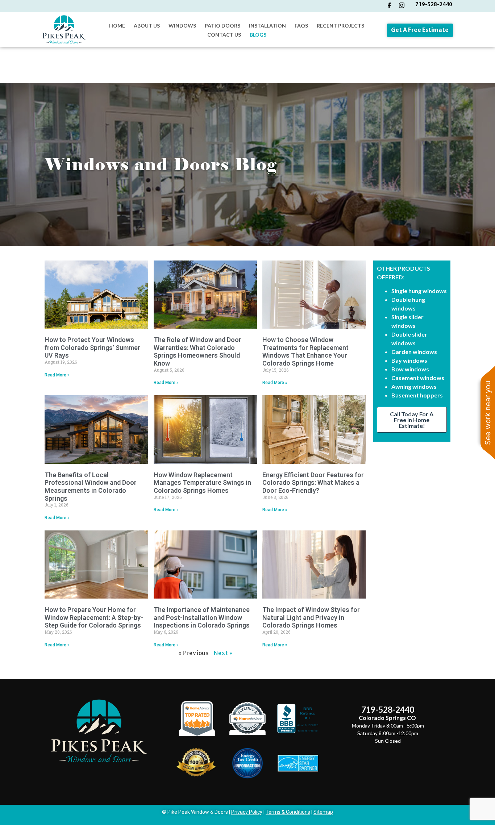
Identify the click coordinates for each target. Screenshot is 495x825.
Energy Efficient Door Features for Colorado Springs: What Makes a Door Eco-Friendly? (313, 482)
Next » (222, 653)
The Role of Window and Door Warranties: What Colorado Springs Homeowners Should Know (197, 351)
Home (117, 25)
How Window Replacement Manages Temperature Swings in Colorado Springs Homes (202, 482)
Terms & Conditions (288, 812)
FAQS (301, 25)
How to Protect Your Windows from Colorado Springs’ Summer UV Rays (92, 347)
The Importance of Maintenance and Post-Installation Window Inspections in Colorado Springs (202, 617)
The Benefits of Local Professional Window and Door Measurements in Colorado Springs (91, 486)
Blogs (258, 35)
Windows (182, 25)
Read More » (57, 375)
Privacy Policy (246, 812)
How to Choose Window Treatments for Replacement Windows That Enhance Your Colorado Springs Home (305, 351)
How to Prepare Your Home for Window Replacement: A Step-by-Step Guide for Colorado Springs (94, 617)
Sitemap (323, 812)
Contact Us (224, 35)
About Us (147, 25)
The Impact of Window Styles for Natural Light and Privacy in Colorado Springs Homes (311, 617)
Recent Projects (340, 25)
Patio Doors (222, 25)
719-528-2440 (433, 5)
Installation (267, 25)
